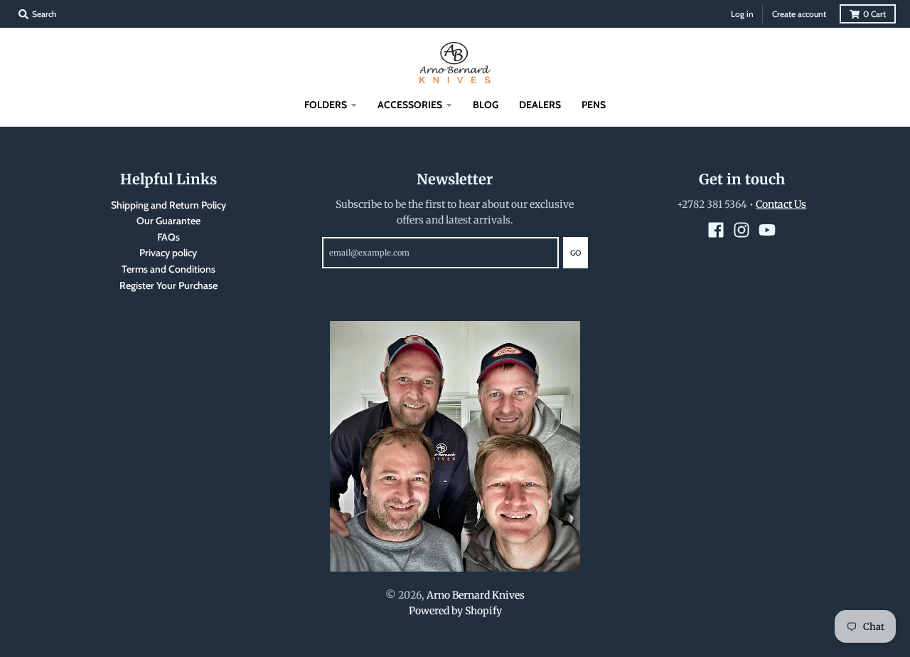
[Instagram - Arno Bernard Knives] (741, 229)
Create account (799, 14)
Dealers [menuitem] (540, 104)
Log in (742, 14)
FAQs (168, 237)
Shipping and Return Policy (168, 205)
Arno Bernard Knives (476, 595)
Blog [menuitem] (485, 104)
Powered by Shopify (455, 610)
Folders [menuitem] (325, 104)
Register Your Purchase (168, 285)
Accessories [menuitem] (410, 104)
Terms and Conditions (168, 269)
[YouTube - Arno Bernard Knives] (767, 229)
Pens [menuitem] (594, 104)
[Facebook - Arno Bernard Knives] (715, 229)
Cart (874, 14)
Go (575, 253)
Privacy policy (168, 252)
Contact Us (781, 204)
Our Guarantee (168, 220)
